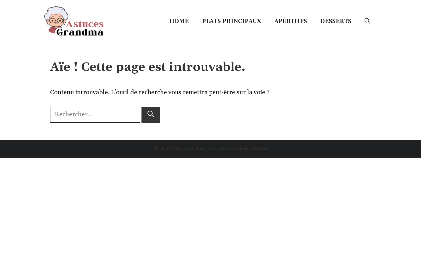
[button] (367, 21)
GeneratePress (252, 148)
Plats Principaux (231, 21)
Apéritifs (290, 21)
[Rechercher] (150, 115)
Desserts (335, 21)
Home (179, 21)
